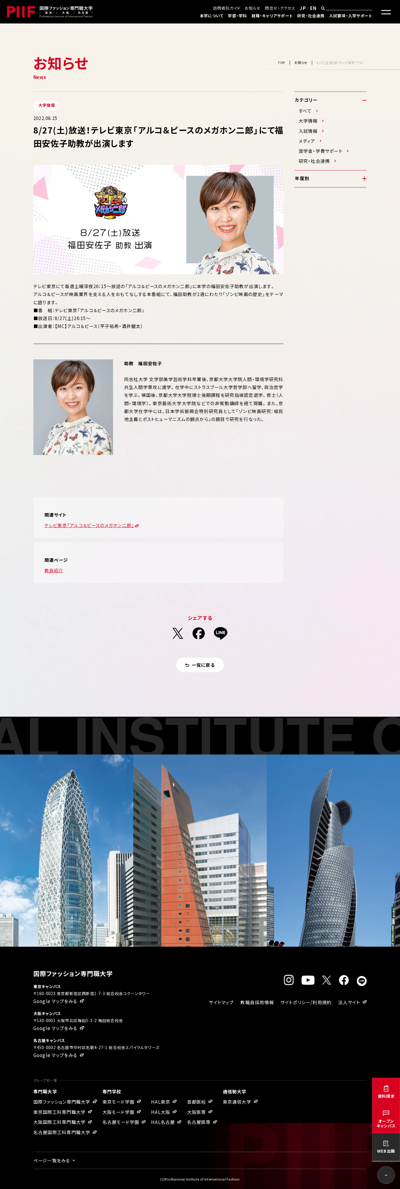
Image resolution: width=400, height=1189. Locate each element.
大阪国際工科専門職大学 (59, 1122)
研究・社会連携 (311, 15)
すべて (305, 111)
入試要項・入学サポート (350, 15)
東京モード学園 (118, 1101)
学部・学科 (237, 15)
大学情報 (308, 121)
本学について (211, 15)
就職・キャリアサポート (272, 15)
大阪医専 (196, 1112)
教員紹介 (54, 570)
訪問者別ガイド (227, 8)
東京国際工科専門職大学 (59, 1112)
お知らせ (253, 8)
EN (313, 8)
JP (303, 8)
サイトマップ (221, 1002)
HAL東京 (160, 1101)
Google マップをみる (55, 1001)
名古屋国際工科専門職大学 (61, 1132)
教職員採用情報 (257, 1002)
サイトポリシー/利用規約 (306, 1002)
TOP (281, 62)
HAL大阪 (160, 1112)
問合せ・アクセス (280, 8)
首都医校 (196, 1101)
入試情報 (308, 131)
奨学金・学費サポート (321, 151)
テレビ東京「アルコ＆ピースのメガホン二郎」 (89, 525)
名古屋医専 (199, 1122)
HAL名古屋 (163, 1122)
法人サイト (349, 1002)
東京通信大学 (237, 1101)
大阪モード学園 (118, 1112)
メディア (307, 141)
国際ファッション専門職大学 (61, 1101)
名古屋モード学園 (120, 1122)
